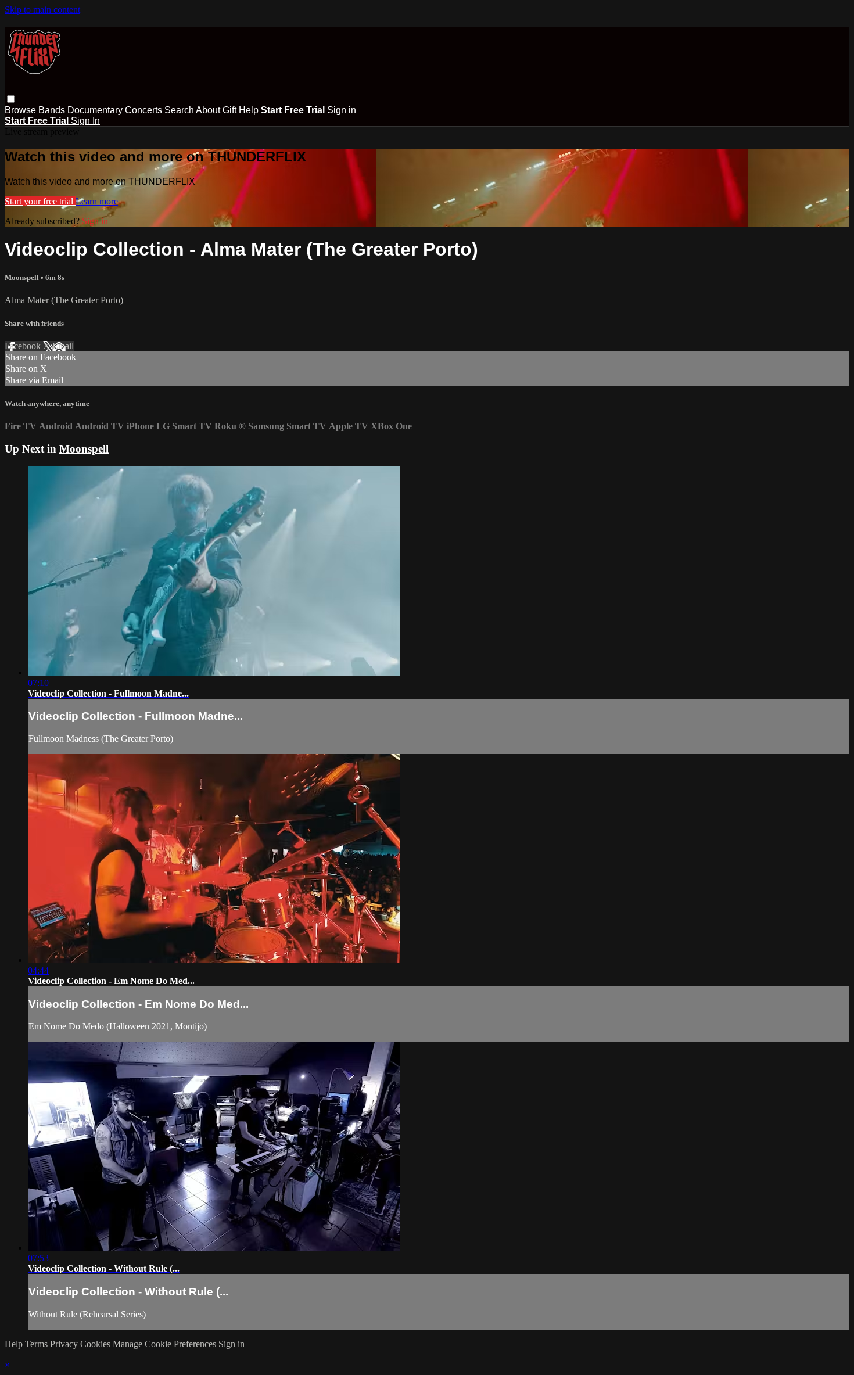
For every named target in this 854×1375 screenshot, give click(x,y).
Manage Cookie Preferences (165, 1344)
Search (180, 110)
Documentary (96, 110)
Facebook (24, 346)
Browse (21, 110)
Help (249, 110)
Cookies (96, 1344)
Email (63, 346)
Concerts (144, 110)
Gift (229, 110)
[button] (11, 99)
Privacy (65, 1344)
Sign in (341, 110)
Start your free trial (40, 201)
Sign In (85, 120)
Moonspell (23, 277)
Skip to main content (42, 10)
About (208, 110)
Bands (52, 110)
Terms (37, 1344)
